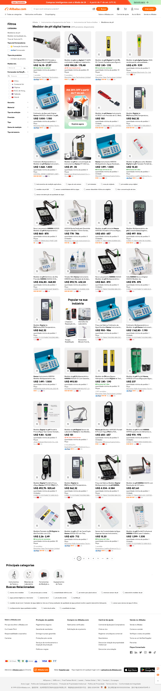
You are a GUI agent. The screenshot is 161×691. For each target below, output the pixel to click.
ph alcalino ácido (61, 598)
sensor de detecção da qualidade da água (50, 194)
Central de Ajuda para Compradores (112, 625)
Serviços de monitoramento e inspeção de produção (47, 644)
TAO (98, 680)
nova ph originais (108, 184)
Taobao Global (90, 680)
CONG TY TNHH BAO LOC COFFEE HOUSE (108, 126)
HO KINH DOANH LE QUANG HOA (76, 289)
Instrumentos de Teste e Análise (86, 22)
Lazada (80, 680)
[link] (158, 669)
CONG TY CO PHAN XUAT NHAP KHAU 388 (46, 289)
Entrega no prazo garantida (46, 634)
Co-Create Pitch (11, 629)
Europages (115, 680)
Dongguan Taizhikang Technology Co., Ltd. (46, 77)
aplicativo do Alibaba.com (111, 670)
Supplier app (64, 670)
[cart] (126, 9)
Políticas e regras (42, 649)
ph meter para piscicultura (88, 592)
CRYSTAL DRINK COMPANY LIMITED (46, 174)
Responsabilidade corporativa (15, 634)
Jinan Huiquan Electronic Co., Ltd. (138, 72)
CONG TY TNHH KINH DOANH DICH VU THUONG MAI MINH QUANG (108, 241)
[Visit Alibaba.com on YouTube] (150, 652)
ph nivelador (92, 184)
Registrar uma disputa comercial (110, 634)
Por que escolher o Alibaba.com (16, 625)
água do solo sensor (74, 184)
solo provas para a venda (39, 592)
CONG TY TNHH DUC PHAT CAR (45, 241)
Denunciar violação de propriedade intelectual (111, 644)
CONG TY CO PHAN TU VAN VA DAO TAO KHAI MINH (139, 289)
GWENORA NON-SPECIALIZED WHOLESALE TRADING (46, 389)
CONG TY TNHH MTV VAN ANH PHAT (139, 126)
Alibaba (35, 22)
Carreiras (8, 638)
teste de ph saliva (49, 608)
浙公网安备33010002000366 (119, 687)
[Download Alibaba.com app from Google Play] (148, 669)
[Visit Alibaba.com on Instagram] (145, 652)
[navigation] (18, 291)
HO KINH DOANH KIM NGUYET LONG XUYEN (77, 389)
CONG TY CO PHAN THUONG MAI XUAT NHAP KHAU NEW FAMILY (46, 337)
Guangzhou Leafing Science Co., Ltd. (139, 176)
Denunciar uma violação (107, 649)
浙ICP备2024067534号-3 (140, 687)
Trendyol (105, 680)
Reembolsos (103, 638)
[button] (93, 9)
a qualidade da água (68, 608)
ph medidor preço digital (129, 184)
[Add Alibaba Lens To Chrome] (41, 669)
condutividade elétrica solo (63, 592)
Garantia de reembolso (44, 629)
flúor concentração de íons (126, 189)
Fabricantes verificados (75, 625)
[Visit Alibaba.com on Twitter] (140, 652)
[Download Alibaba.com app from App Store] (131, 669)
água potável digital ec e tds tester (21, 598)
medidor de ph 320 (42, 189)
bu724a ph (76, 598)
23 (107, 558)
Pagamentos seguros (44, 625)
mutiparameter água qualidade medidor (23, 608)
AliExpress (47, 680)
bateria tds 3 (44, 598)
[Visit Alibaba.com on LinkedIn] (135, 652)
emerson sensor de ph (110, 592)
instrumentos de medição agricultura (48, 184)
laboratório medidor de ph (133, 592)
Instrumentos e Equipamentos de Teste (55, 22)
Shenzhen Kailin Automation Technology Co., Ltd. (46, 126)
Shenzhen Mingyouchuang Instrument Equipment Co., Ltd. (108, 176)
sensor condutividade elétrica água (67, 189)
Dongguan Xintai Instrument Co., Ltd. (77, 174)
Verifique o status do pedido (140, 634)
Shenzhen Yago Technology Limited (77, 77)
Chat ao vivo (103, 629)
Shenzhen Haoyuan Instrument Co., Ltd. (77, 241)
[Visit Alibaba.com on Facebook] (131, 652)
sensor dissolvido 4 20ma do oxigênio (98, 189)
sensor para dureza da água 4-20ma (125, 603)
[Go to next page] (112, 558)
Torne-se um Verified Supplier (140, 638)
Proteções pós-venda (44, 638)
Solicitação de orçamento (76, 629)
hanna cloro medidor (17, 592)
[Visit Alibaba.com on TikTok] (154, 652)
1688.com (56, 680)
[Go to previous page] (74, 558)
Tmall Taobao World (69, 680)
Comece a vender (136, 629)
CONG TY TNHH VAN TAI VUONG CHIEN (139, 241)
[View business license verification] (102, 687)
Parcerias (133, 643)
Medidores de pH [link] (107, 22)
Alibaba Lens (18, 670)
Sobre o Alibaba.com (13, 620)
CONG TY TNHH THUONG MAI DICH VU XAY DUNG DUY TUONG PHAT (108, 289)
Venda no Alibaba (136, 625)
